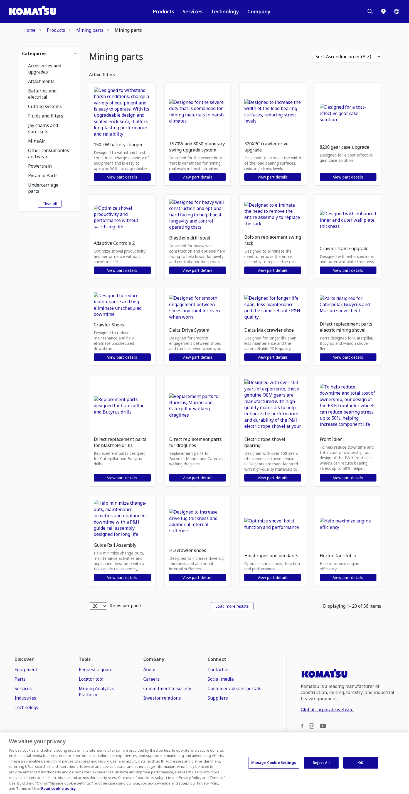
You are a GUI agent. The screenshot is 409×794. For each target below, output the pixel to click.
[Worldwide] (396, 11)
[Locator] (383, 11)
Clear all (50, 203)
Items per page (125, 605)
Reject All (321, 762)
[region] (204, 763)
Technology (225, 11)
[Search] (370, 11)
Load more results (232, 606)
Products (163, 11)
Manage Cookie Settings (273, 762)
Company (258, 11)
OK (360, 762)
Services (193, 11)
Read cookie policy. (59, 788)
